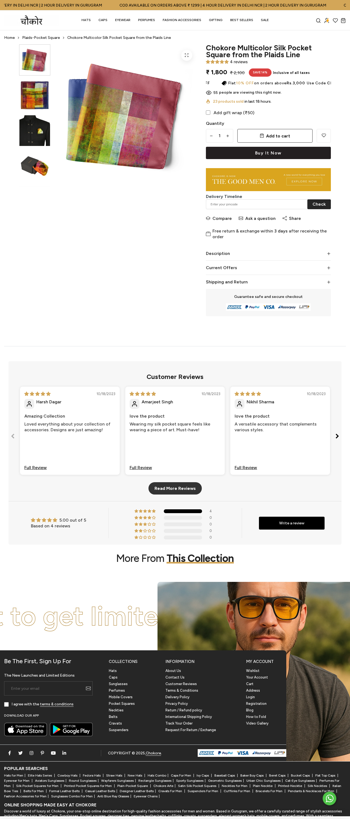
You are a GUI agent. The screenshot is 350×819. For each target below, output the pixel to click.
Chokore (153, 753)
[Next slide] (337, 437)
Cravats (115, 723)
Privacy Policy (176, 704)
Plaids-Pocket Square (41, 37)
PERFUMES (146, 20)
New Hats (135, 775)
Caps (102, 20)
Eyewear (122, 20)
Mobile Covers (121, 697)
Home (9, 37)
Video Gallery (257, 723)
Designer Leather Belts (137, 791)
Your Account (257, 677)
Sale (265, 20)
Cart (249, 684)
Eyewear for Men (17, 781)
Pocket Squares (122, 704)
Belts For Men (34, 791)
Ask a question (260, 218)
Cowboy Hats (67, 775)
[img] (37, 393)
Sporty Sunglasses (189, 781)
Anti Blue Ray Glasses (113, 796)
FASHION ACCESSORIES (182, 20)
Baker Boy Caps (252, 775)
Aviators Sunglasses (49, 781)
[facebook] (9, 753)
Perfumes (117, 690)
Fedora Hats (92, 775)
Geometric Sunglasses (225, 781)
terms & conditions (57, 704)
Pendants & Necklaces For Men (311, 791)
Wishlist (252, 671)
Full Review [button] (35, 467)
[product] (186, 55)
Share (295, 218)
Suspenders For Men (203, 791)
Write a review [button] (291, 523)
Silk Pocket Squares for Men (37, 786)
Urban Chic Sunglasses (263, 781)
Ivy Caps (203, 775)
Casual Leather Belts (100, 791)
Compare (222, 218)
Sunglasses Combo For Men (72, 796)
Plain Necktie (263, 786)
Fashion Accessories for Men (25, 796)
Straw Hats (114, 775)
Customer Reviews (181, 684)
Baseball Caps (225, 775)
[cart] (343, 20)
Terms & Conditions (181, 690)
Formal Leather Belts (64, 791)
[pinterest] (42, 753)
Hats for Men (13, 775)
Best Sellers (241, 20)
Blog (249, 710)
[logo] (31, 20)
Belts (113, 717)
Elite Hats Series (40, 775)
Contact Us (175, 677)
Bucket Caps (301, 775)
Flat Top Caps (325, 775)
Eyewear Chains (146, 796)
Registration (256, 704)
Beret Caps (277, 775)
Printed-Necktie (290, 786)
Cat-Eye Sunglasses (300, 781)
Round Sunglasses (83, 781)
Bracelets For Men (269, 791)
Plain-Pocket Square (133, 786)
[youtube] (53, 753)
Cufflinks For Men (237, 791)
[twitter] (20, 753)
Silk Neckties (318, 786)
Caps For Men (181, 775)
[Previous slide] (12, 437)
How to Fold (256, 717)
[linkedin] (64, 753)
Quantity (215, 123)
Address (253, 690)
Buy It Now (268, 153)
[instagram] (31, 753)
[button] (217, 61)
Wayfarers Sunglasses (117, 781)
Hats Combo (157, 775)
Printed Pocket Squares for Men (88, 786)
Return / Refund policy (183, 710)
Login (250, 697)
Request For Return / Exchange (190, 730)
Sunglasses (118, 684)
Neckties (116, 710)
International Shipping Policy (188, 717)
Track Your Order (178, 723)
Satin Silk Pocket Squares (197, 786)
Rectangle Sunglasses (154, 781)
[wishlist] (335, 20)
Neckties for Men (235, 786)
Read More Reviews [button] (175, 488)
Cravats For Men (170, 791)
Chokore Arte (163, 786)
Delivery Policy (177, 697)
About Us (173, 671)
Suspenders (119, 730)
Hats (86, 20)
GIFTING (216, 20)
